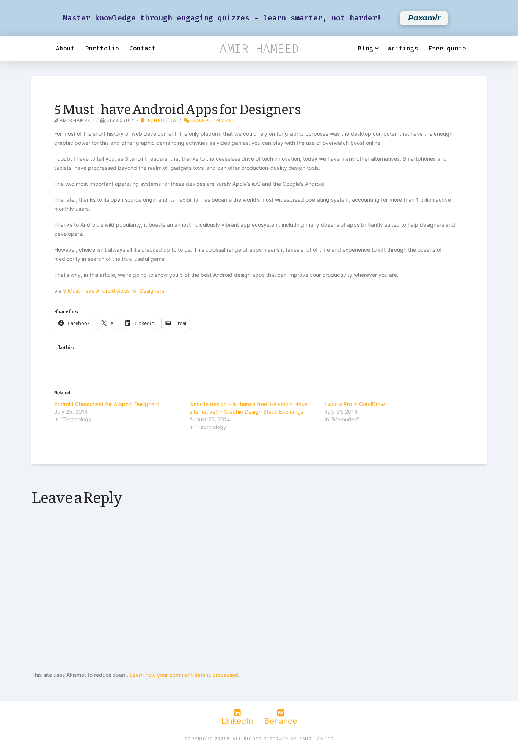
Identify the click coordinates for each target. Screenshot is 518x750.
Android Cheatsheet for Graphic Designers (106, 404)
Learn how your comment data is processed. (185, 675)
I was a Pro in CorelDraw (355, 404)
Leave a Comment (211, 119)
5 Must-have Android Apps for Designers (113, 290)
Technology (160, 119)
